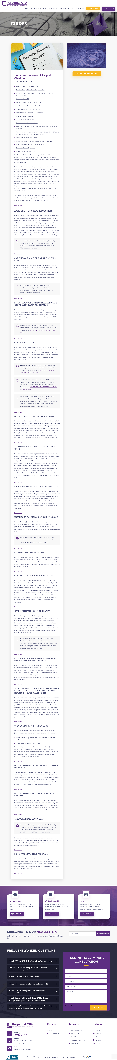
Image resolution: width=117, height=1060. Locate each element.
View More (87, 914)
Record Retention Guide (78, 1040)
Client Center (62, 8)
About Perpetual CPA (31, 8)
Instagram (99, 1033)
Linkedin (98, 1040)
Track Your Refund (76, 1030)
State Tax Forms (75, 1043)
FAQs (50, 1030)
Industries (52, 8)
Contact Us (74, 8)
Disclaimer (55, 1057)
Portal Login (94, 8)
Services (43, 8)
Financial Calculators (55, 1033)
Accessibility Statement (68, 1057)
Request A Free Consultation (87, 74)
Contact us (52, 914)
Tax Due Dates (75, 1033)
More (82, 8)
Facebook (99, 1030)
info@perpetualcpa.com (22, 1049)
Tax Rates (73, 1037)
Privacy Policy (45, 1057)
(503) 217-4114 (110, 8)
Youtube (98, 1043)
